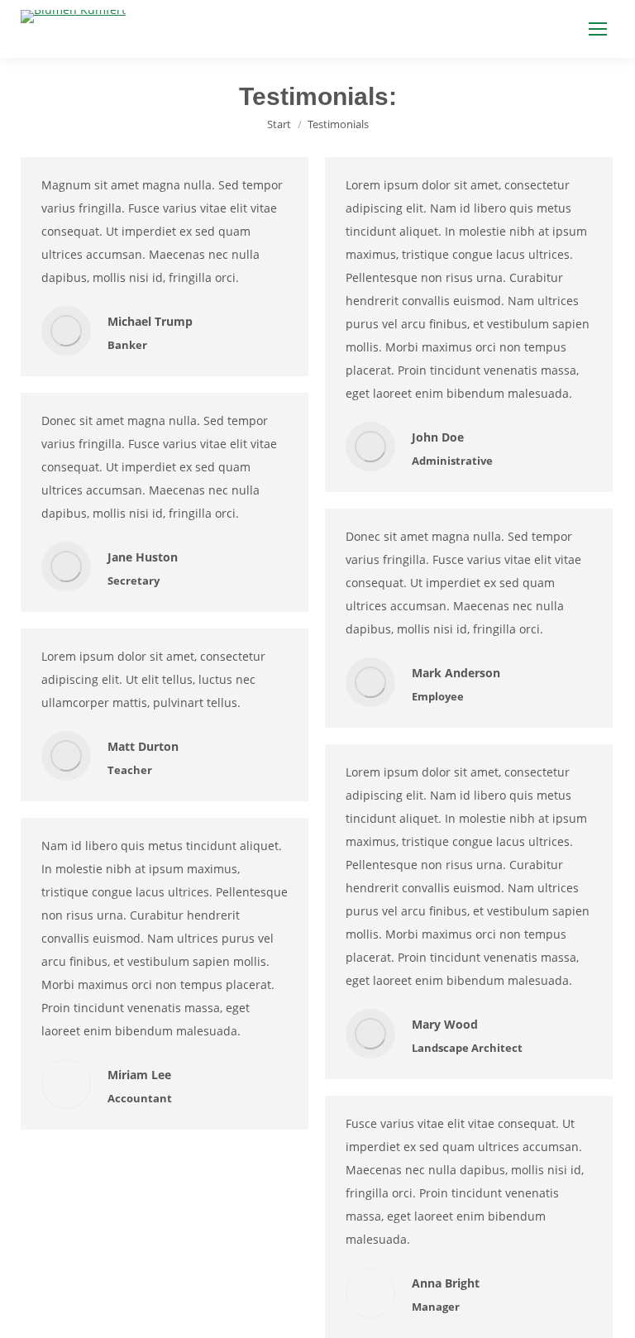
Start (279, 124)
